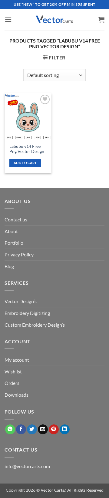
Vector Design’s (21, 301)
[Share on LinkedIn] (65, 429)
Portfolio (14, 243)
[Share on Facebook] (21, 429)
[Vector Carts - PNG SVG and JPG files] (54, 19)
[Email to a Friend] (43, 429)
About (11, 231)
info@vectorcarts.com (27, 466)
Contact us (16, 219)
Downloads (16, 395)
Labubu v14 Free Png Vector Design (26, 149)
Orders (12, 383)
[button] (8, 19)
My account (17, 360)
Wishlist (13, 371)
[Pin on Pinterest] (54, 429)
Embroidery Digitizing (27, 313)
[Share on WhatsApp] (10, 429)
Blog (9, 266)
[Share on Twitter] (32, 429)
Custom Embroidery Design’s (35, 325)
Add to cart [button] (25, 163)
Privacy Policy (19, 254)
